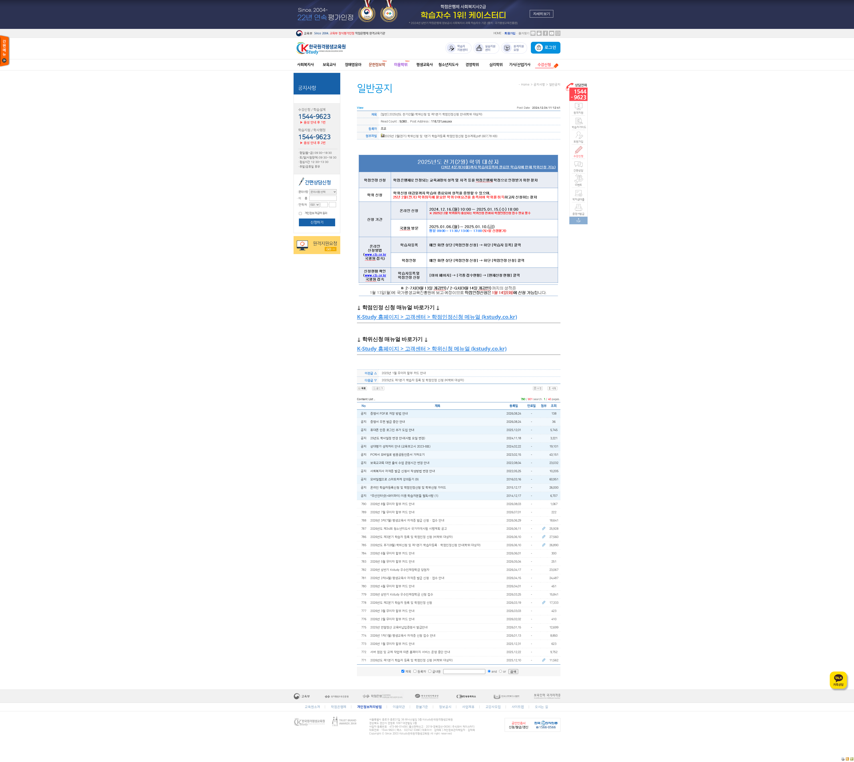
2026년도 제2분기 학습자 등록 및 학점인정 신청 (401, 603)
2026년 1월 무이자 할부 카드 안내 (392, 644)
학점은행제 (338, 707)
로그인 (549, 47)
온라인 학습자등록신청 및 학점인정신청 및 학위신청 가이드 (408, 487)
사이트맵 (518, 707)
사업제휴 (468, 707)
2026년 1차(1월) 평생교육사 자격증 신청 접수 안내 (402, 636)
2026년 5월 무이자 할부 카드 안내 (392, 561)
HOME (497, 33)
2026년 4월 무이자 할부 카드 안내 (392, 586)
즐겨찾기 (523, 33)
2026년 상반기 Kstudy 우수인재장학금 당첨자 (399, 570)
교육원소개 (312, 707)
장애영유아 (353, 65)
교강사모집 (493, 707)
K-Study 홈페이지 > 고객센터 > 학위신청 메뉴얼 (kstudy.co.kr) (431, 348)
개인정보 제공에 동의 (316, 213)
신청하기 (316, 222)
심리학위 (495, 65)
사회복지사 (305, 65)
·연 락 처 (301, 204)
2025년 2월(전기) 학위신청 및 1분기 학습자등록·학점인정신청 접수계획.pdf (432, 136)
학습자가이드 (578, 127)
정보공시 (445, 707)
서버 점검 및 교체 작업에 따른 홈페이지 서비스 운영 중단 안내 (410, 652)
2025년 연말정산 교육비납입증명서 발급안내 (398, 627)
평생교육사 (424, 65)
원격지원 (578, 112)
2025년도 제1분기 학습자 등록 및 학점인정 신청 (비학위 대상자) (423, 380)
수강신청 (578, 156)
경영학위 (472, 65)
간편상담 (578, 170)
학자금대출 (578, 199)
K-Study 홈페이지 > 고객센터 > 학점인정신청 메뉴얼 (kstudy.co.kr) (437, 316)
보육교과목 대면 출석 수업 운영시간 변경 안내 (399, 463)
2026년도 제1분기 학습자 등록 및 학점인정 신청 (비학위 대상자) (411, 660)
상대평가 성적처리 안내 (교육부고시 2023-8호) (400, 446)
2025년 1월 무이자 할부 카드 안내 (404, 373)
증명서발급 (578, 214)
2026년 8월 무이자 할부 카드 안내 (392, 504)
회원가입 (509, 33)
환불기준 (422, 707)
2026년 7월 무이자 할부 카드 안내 (392, 512)
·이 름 (301, 198)
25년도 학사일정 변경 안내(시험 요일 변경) (397, 438)
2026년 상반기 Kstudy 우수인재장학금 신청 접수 (401, 594)
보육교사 (329, 65)
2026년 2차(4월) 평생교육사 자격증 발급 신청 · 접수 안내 (407, 578)
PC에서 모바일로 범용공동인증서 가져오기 (397, 455)
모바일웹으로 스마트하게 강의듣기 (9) (394, 479)
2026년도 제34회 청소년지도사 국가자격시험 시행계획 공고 (408, 529)
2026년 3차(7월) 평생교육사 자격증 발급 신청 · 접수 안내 (407, 520)
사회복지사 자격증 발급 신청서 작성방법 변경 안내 (402, 471)
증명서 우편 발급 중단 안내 (387, 422)
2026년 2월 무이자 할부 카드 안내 (392, 619)
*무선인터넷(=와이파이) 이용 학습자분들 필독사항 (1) (404, 496)
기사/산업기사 (519, 65)
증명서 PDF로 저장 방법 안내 (389, 413)
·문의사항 (302, 191)
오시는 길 (541, 707)
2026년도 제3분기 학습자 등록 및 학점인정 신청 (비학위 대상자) (411, 537)
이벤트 (578, 185)
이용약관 (399, 707)
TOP (578, 221)
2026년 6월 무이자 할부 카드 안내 (392, 553)
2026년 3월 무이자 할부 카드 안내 (392, 611)
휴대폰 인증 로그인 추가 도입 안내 (392, 430)
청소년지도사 (448, 65)
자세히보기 (541, 14)
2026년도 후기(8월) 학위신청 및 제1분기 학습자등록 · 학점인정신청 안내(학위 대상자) (425, 545)
